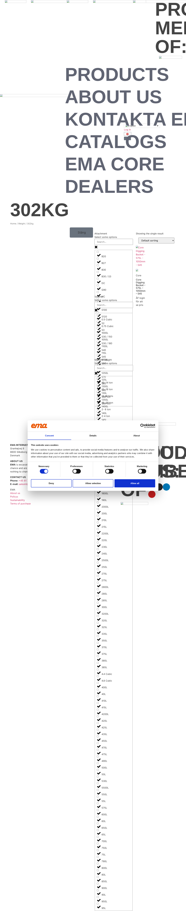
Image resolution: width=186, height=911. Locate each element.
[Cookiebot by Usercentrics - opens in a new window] (142, 426)
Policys (14, 496)
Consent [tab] (49, 435)
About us (113, 96)
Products (117, 74)
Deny (51, 483)
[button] (81, 232)
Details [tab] (93, 435)
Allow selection (93, 483)
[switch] (77, 471)
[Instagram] (159, 487)
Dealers (109, 186)
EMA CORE (114, 164)
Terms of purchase (20, 503)
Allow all (134, 483)
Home (13, 223)
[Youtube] (151, 494)
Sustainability (17, 500)
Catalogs (116, 141)
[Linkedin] (166, 487)
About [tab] (136, 435)
